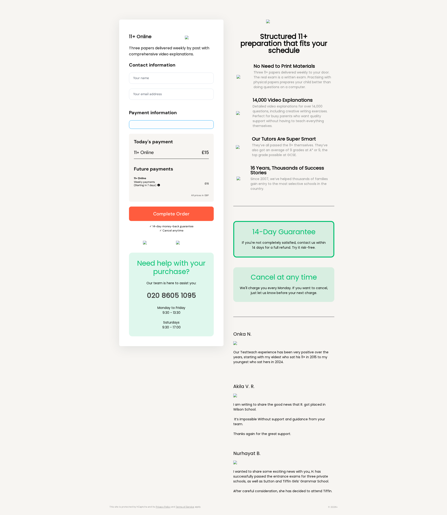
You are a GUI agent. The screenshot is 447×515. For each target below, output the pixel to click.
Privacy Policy (163, 506)
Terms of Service (185, 506)
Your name (141, 78)
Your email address (147, 94)
